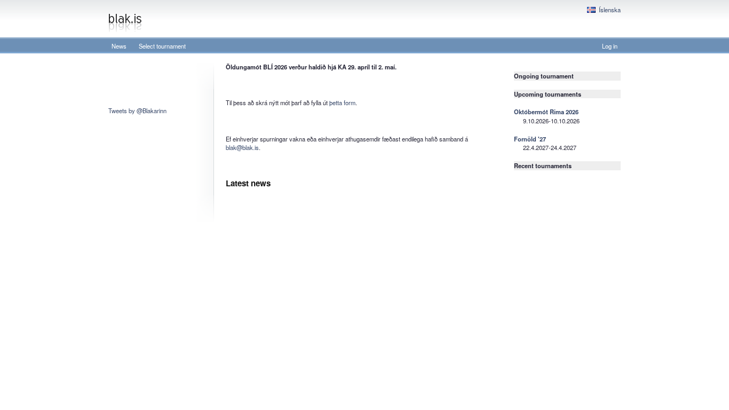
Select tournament (162, 46)
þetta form (342, 102)
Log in (609, 46)
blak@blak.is (242, 147)
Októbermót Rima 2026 (546, 111)
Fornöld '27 (530, 139)
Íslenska (610, 9)
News (119, 46)
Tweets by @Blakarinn (137, 110)
